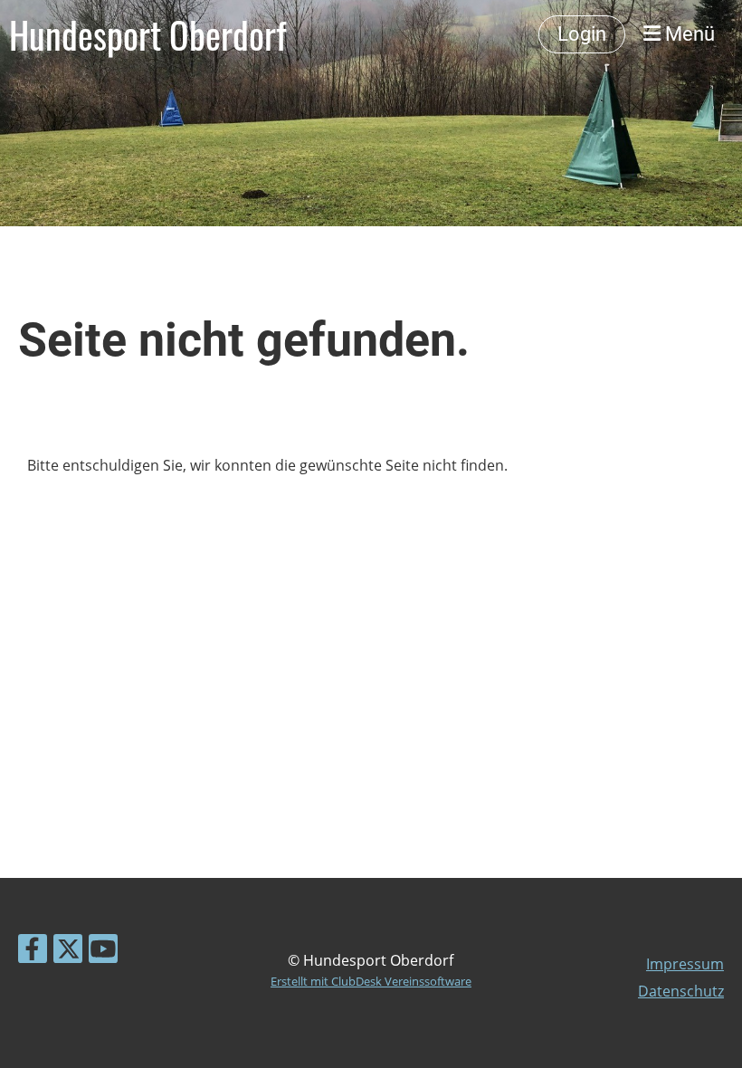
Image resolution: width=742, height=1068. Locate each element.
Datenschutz (681, 991)
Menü (688, 34)
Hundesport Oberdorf (147, 34)
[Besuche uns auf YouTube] (103, 951)
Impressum (685, 964)
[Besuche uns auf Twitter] (67, 951)
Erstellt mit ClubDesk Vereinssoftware (371, 981)
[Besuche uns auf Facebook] (32, 951)
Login (581, 34)
